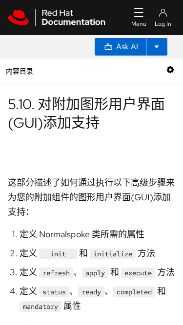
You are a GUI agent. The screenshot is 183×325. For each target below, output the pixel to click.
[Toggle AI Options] (156, 47)
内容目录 (19, 70)
